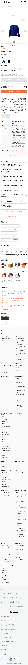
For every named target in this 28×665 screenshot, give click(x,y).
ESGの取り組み (5, 654)
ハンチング (4, 472)
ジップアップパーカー (7, 368)
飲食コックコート (5, 461)
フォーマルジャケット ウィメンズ (10, 229)
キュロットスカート (6, 561)
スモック (18, 400)
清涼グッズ (4, 572)
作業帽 (3, 455)
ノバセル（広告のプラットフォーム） (11, 593)
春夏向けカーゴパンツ (21, 402)
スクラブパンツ (5, 495)
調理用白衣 (4, 466)
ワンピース (4, 559)
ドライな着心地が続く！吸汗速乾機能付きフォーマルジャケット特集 (13, 306)
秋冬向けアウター (6, 446)
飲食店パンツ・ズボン (20, 461)
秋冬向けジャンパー (6, 423)
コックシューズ (19, 472)
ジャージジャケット (6, 545)
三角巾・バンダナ (6, 479)
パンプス (18, 557)
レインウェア (5, 419)
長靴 (3, 441)
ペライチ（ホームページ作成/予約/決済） (12, 606)
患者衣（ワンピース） (21, 511)
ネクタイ (4, 575)
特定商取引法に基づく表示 (8, 629)
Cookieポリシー (5, 645)
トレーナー (4, 370)
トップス (17, 333)
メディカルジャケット (21, 496)
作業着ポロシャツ (20, 359)
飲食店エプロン (18, 363)
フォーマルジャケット (7, 338)
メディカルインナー (20, 539)
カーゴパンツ (5, 430)
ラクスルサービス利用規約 (8, 625)
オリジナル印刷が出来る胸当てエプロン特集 (12, 298)
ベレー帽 (4, 477)
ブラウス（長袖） (20, 350)
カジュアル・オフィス (14, 153)
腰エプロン (18, 368)
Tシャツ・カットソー (21, 336)
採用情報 (3, 620)
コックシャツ (5, 464)
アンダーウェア (5, 434)
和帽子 (3, 481)
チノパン (18, 417)
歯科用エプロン (19, 526)
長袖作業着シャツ (6, 450)
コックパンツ (19, 464)
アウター (3, 333)
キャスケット (5, 475)
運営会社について (6, 616)
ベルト (3, 577)
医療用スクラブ (5, 490)
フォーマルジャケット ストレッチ (10, 236)
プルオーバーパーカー (7, 365)
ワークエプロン (5, 436)
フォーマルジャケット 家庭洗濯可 (10, 239)
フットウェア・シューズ (20, 555)
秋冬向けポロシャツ (6, 448)
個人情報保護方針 (6, 633)
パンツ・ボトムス (19, 413)
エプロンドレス (19, 370)
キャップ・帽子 (5, 376)
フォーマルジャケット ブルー (9, 232)
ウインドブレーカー (6, 336)
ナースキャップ (19, 534)
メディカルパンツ (20, 505)
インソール (4, 453)
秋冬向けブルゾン (6, 421)
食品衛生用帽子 (5, 486)
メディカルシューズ (20, 528)
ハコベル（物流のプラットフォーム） (11, 597)
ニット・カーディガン (21, 357)
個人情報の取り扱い (6, 637)
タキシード (4, 340)
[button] (23, 20)
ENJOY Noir (12, 150)
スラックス (18, 415)
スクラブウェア (5, 492)
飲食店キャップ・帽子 (6, 470)
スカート (4, 557)
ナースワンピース (20, 536)
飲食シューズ (18, 470)
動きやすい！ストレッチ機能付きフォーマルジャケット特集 (13, 301)
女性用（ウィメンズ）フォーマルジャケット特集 (13, 291)
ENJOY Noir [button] (3, 48)
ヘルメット (4, 443)
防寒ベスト (4, 457)
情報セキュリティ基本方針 (8, 641)
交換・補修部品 (5, 582)
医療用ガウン (19, 513)
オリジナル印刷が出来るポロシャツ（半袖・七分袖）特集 (13, 294)
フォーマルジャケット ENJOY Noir (10, 225)
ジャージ (3, 543)
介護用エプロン (19, 523)
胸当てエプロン (19, 365)
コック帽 (4, 484)
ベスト (3, 343)
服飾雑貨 (4, 579)
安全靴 (3, 439)
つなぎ (17, 398)
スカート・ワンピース (6, 555)
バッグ (3, 568)
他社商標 (3, 650)
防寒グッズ (4, 570)
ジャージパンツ (5, 547)
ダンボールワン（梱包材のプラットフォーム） (13, 602)
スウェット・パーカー (6, 363)
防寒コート (4, 416)
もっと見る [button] (4, 309)
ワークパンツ (5, 432)
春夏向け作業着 (18, 376)
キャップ (4, 378)
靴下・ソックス (19, 559)
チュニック (18, 499)
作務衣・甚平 (18, 543)
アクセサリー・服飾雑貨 (7, 565)
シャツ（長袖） (19, 344)
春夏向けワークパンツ (21, 409)
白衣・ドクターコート (21, 494)
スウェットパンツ (6, 372)
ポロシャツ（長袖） (20, 338)
